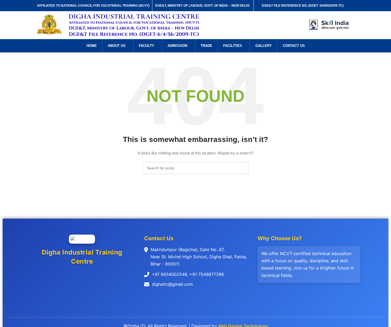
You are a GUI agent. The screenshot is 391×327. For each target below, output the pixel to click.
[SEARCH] (242, 168)
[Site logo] (49, 25)
